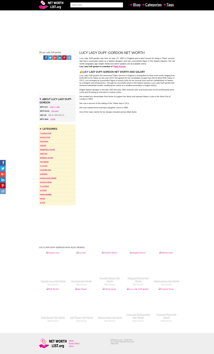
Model (42, 199)
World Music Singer (48, 178)
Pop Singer (44, 162)
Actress (43, 190)
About (71, 340)
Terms (71, 346)
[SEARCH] (120, 5)
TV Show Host (46, 133)
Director (43, 154)
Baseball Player (46, 158)
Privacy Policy (74, 343)
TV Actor (43, 166)
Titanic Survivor (119, 66)
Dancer (43, 146)
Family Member (46, 195)
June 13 (52, 107)
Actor (42, 203)
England (55, 111)
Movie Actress (46, 182)
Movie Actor (45, 137)
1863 (58, 107)
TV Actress (44, 186)
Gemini (52, 119)
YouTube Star (45, 170)
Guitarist (44, 174)
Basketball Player (47, 150)
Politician (44, 142)
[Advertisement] (107, 29)
